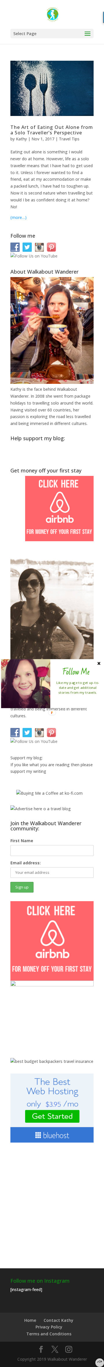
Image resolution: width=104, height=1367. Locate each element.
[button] (75, 672)
